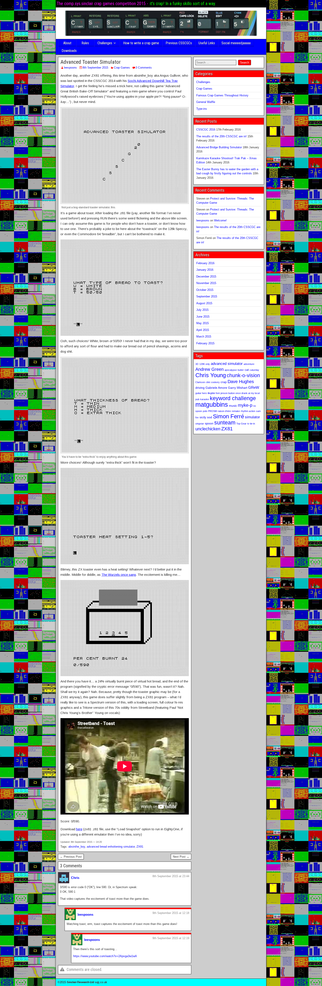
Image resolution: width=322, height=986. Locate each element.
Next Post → (181, 856)
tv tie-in (251, 423)
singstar (199, 423)
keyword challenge (233, 398)
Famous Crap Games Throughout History (222, 95)
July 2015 (202, 309)
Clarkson (200, 382)
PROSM (212, 411)
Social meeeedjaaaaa (236, 43)
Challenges (104, 43)
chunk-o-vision (243, 375)
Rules (85, 43)
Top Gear (241, 423)
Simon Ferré (228, 416)
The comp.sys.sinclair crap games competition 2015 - (102, 3)
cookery (215, 382)
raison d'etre (224, 411)
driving (200, 387)
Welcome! (220, 220)
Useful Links (206, 43)
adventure (249, 364)
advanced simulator (227, 363)
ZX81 (139, 846)
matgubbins (211, 404)
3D (196, 364)
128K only (204, 364)
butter (241, 370)
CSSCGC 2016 (205, 129)
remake (236, 411)
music (233, 405)
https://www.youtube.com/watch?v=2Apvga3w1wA (105, 956)
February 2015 (205, 343)
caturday (254, 370)
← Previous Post (71, 856)
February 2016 (205, 263)
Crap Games (122, 67)
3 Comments (144, 67)
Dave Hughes (241, 381)
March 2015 (203, 336)
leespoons (70, 67)
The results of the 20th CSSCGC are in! (221, 136)
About (67, 43)
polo (205, 411)
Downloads (69, 51)
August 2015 (204, 303)
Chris (75, 878)
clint (208, 382)
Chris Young (210, 375)
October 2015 (204, 290)
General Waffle (205, 102)
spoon (209, 423)
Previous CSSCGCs (179, 43)
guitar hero (201, 393)
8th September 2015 (95, 67)
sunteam (224, 423)
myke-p (245, 405)
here (79, 829)
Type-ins (201, 108)
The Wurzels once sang (118, 574)
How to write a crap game (141, 43)
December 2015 (206, 276)
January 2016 (204, 269)
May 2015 (202, 323)
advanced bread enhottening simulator (111, 846)
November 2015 (206, 283)
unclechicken (207, 428)
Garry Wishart (237, 387)
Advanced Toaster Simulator (90, 62)
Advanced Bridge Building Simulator (219, 147)
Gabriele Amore (216, 387)
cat (247, 369)
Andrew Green (209, 369)
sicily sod (206, 417)
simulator (252, 417)
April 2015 (202, 330)
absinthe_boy (76, 846)
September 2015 (206, 296)
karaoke (204, 399)
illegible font (214, 393)
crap (224, 382)
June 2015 (202, 316)
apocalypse (231, 370)
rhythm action (248, 411)
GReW (253, 387)
